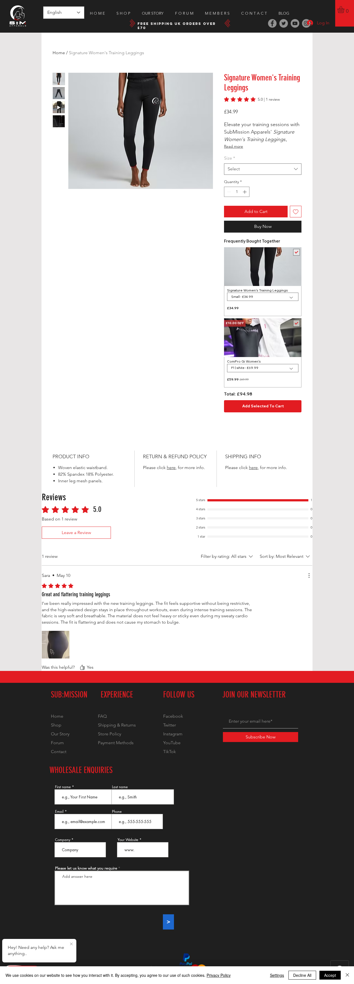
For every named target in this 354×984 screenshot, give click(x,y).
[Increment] (245, 192)
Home (59, 52)
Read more (233, 146)
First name (63, 787)
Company (62, 840)
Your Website (128, 840)
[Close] (347, 975)
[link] (252, 99)
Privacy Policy (219, 975)
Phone (117, 811)
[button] (344, 9)
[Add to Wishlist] (295, 211)
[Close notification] (71, 944)
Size (229, 158)
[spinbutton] (237, 192)
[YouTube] (295, 23)
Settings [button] (277, 975)
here (171, 467)
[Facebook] (272, 23)
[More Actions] (309, 575)
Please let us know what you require (86, 868)
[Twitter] (283, 23)
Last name (120, 787)
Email (59, 811)
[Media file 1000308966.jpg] (55, 644)
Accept (330, 975)
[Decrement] (228, 192)
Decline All (302, 975)
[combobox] (262, 169)
